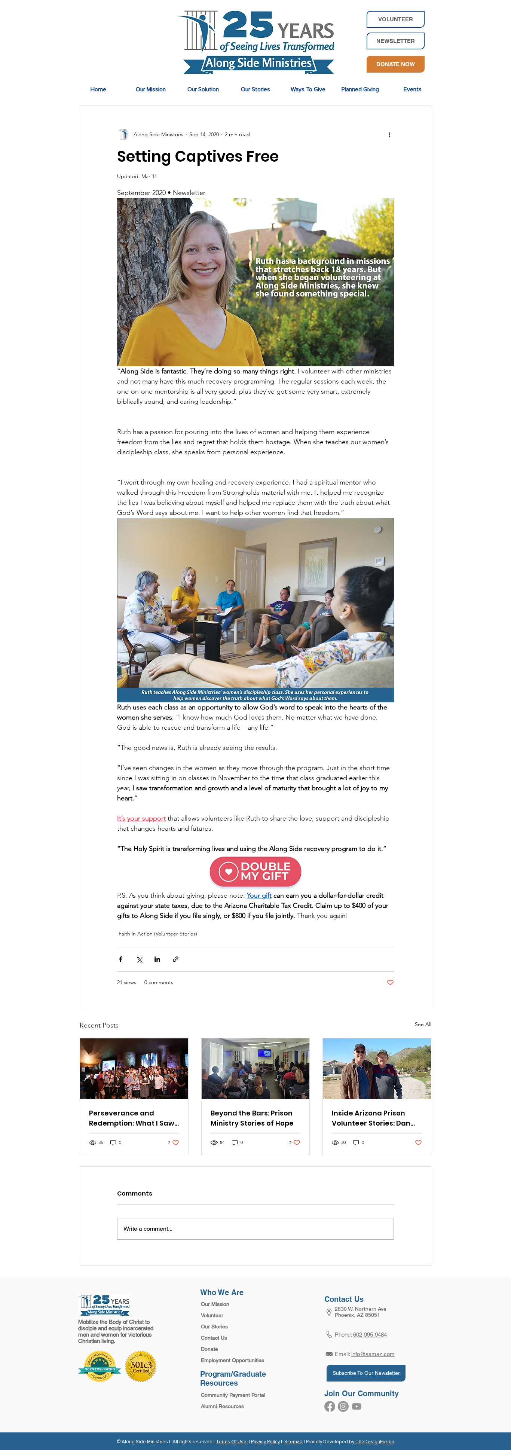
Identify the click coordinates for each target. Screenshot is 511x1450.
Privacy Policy (265, 1442)
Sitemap (293, 1442)
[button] (396, 41)
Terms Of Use (232, 1442)
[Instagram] (343, 1406)
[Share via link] (175, 959)
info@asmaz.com (373, 1354)
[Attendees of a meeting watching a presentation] (256, 1068)
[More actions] (389, 134)
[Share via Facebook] (120, 959)
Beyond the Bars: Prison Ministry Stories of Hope (252, 1118)
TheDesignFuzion (374, 1442)
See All (423, 1024)
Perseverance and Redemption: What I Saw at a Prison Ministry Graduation (131, 1118)
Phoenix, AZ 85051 (357, 1315)
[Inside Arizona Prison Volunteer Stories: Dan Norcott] (377, 1068)
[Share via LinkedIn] (157, 959)
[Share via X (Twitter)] (139, 959)
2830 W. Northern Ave (360, 1309)
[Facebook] (329, 1406)
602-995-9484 (370, 1334)
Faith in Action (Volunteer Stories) (158, 933)
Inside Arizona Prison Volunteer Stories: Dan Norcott (371, 1118)
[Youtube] (356, 1406)
